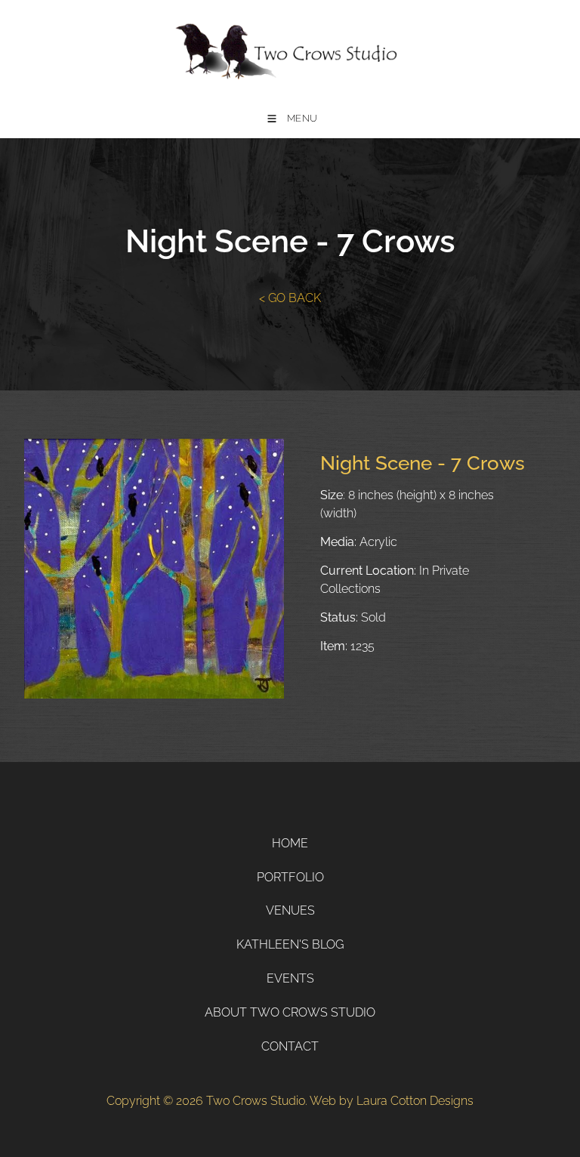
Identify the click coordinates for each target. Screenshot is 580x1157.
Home (290, 843)
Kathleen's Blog (290, 944)
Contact (290, 1046)
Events (290, 978)
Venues (290, 910)
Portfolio (290, 877)
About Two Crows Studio (290, 1012)
